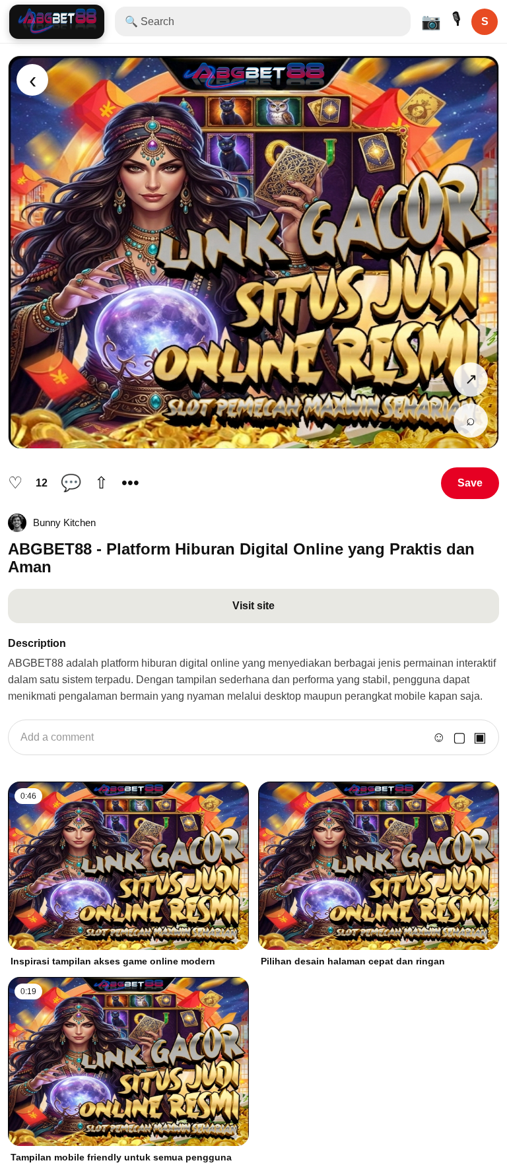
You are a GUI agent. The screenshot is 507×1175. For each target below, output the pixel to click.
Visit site (253, 605)
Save (470, 482)
